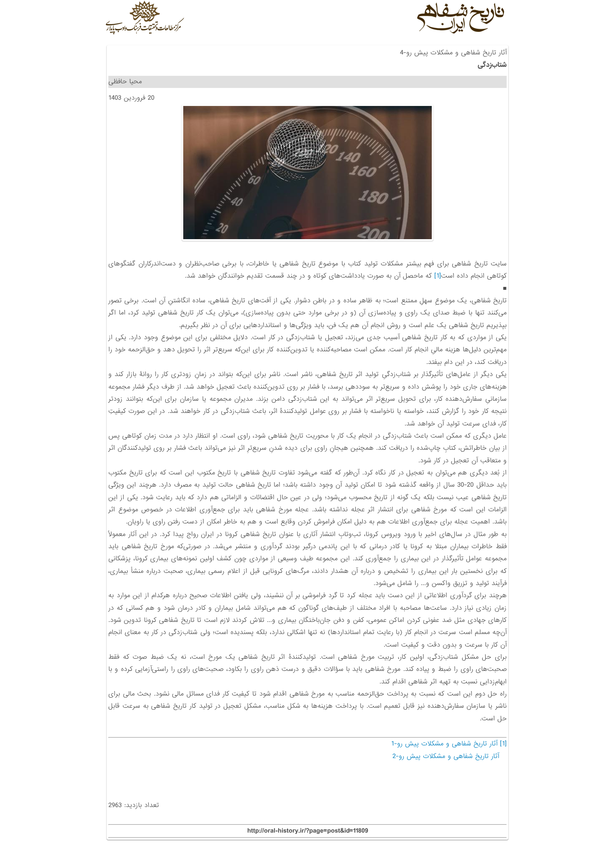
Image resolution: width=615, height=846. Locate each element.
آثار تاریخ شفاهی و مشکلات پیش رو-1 (444, 744)
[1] (437, 276)
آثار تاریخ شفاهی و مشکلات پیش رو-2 (445, 756)
